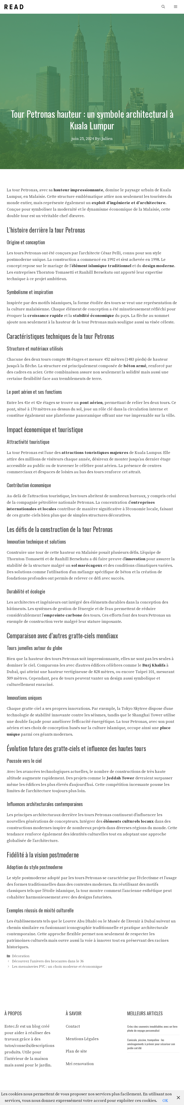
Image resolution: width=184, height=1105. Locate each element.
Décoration (21, 956)
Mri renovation (80, 1063)
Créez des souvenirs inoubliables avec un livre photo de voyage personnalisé (152, 1028)
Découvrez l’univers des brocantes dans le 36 (48, 961)
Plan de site (76, 1051)
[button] (163, 6)
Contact (73, 1026)
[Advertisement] (92, 47)
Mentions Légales (82, 1039)
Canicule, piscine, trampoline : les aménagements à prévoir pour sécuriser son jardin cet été (151, 1044)
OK (165, 1100)
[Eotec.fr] (13, 6)
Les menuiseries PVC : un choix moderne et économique (57, 967)
